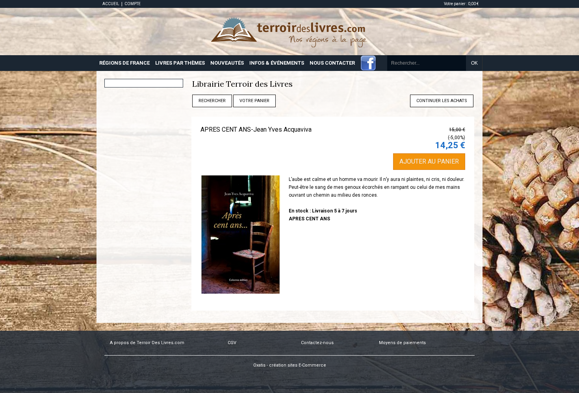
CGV (232, 342)
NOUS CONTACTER (332, 63)
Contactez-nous (317, 342)
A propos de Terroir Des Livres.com (147, 342)
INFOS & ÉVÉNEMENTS (276, 63)
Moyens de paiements (402, 342)
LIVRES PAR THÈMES (180, 63)
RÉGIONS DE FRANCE (124, 63)
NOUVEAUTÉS (227, 63)
